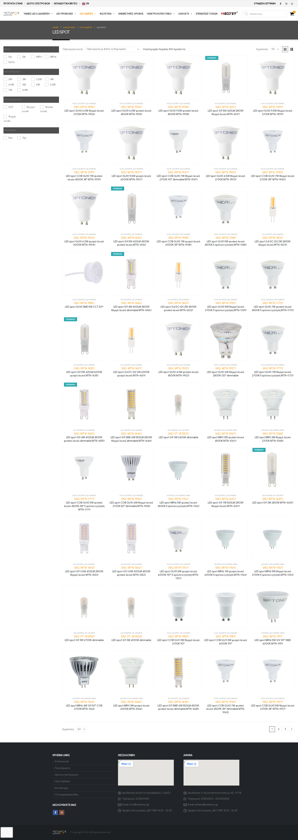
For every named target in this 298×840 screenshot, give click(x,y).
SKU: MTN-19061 (84, 110)
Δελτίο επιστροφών (38, 3)
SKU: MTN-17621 (178, 502)
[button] (285, 49)
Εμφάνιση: (262, 49)
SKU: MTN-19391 (84, 176)
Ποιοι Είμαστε (62, 768)
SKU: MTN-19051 (131, 110)
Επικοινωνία (62, 761)
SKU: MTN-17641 (226, 571)
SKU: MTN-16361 (131, 241)
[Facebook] (280, 3)
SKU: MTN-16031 (273, 241)
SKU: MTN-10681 (273, 437)
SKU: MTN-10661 (131, 705)
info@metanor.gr (139, 804)
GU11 (169, 633)
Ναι (10, 137)
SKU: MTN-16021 (178, 306)
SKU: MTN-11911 (273, 640)
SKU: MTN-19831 (178, 640)
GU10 (74, 103)
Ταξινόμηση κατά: (72, 49)
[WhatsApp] (292, 3)
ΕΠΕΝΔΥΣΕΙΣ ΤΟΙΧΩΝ (206, 13)
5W (24, 84)
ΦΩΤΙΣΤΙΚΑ (106, 13)
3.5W (39, 79)
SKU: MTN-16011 (131, 372)
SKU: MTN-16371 (226, 110)
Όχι (24, 137)
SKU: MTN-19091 (272, 110)
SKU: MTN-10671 (225, 437)
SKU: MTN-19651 (131, 502)
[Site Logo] (11, 14)
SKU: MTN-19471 (178, 176)
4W (52, 79)
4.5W (11, 84)
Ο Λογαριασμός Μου (67, 794)
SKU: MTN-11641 (84, 705)
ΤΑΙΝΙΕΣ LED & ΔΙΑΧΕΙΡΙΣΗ (36, 13)
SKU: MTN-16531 (84, 571)
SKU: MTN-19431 (225, 707)
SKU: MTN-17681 (225, 241)
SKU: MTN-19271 (225, 372)
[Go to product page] (84, 77)
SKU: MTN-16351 (84, 372)
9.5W (25, 90)
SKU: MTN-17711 (84, 504)
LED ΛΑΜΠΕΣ (86, 13)
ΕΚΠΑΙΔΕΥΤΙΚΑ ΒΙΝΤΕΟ (66, 3)
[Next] (292, 729)
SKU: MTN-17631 (272, 571)
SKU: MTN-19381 (178, 241)
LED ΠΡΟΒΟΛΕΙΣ (64, 13)
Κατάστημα (61, 788)
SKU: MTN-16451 (178, 705)
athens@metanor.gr (206, 804)
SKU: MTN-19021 (178, 372)
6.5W (53, 84)
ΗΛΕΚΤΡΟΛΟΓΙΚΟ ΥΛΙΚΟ (159, 13)
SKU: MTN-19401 (272, 176)
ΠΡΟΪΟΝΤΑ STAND (13, 3)
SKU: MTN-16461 (131, 437)
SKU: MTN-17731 (272, 372)
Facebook (55, 812)
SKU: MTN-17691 (225, 306)
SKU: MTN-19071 (131, 176)
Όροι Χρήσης (62, 781)
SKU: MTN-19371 (272, 705)
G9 (216, 103)
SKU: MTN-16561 (131, 306)
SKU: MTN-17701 (273, 306)
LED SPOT (81, 103)
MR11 (235, 430)
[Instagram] (286, 3)
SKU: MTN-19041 (84, 241)
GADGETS (183, 13)
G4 (263, 234)
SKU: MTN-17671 (178, 573)
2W (10, 79)
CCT (10, 107)
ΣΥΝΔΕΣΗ (259, 3)
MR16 (188, 495)
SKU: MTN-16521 (131, 571)
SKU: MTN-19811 (225, 640)
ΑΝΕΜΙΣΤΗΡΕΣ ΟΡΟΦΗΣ (130, 13)
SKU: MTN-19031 (225, 176)
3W (24, 79)
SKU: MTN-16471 (226, 502)
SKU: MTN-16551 (84, 437)
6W (38, 84)
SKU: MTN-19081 (178, 110)
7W (10, 90)
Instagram (61, 812)
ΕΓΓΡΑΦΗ (271, 3)
